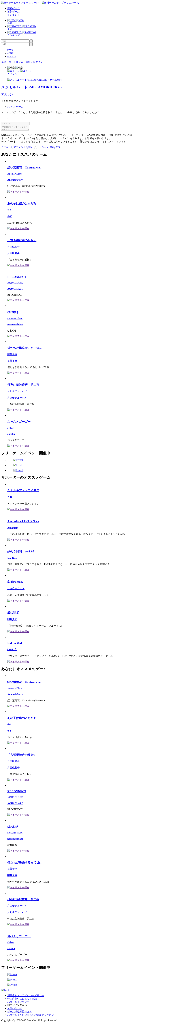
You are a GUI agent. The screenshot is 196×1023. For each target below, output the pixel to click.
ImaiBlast (12, 558)
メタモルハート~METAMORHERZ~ (31, 87)
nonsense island (15, 318)
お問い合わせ (14, 1008)
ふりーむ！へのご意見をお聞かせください (30, 1014)
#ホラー (11, 50)
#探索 (10, 53)
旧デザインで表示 (17, 1005)
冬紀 (9, 210)
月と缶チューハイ (17, 391)
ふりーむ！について (18, 1002)
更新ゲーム (13, 11)
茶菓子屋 (12, 354)
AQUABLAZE (15, 283)
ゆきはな (12, 649)
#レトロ (11, 56)
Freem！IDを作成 (51, 147)
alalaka (10, 428)
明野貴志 (12, 619)
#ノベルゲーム (15, 106)
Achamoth (12, 527)
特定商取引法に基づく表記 (22, 998)
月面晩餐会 (13, 246)
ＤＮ (9, 497)
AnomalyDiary (14, 173)
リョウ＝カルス (15, 588)
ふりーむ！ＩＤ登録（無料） (17, 62)
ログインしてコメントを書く (17, 147)
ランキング (13, 15)
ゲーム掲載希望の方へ (19, 1011)
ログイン (38, 62)
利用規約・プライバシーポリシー (25, 995)
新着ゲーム (13, 8)
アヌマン (7, 94)
